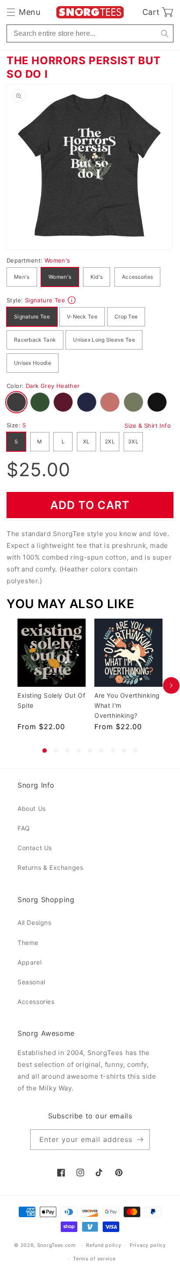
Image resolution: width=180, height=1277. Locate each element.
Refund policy (103, 1245)
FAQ (23, 828)
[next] (171, 686)
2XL (110, 441)
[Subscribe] (139, 1139)
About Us (31, 808)
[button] (23, 12)
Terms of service (94, 1259)
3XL (133, 441)
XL (86, 441)
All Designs (34, 922)
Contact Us (34, 847)
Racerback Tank (35, 339)
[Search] (164, 33)
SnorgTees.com (56, 1245)
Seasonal (31, 982)
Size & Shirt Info (148, 425)
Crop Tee (126, 316)
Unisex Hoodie (32, 363)
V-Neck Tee (82, 316)
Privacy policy (148, 1245)
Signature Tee (32, 316)
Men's (22, 276)
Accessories (137, 276)
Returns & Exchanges (50, 867)
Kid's (96, 276)
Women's (59, 276)
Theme (27, 942)
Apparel (29, 962)
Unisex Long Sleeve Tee (104, 339)
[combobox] (90, 33)
